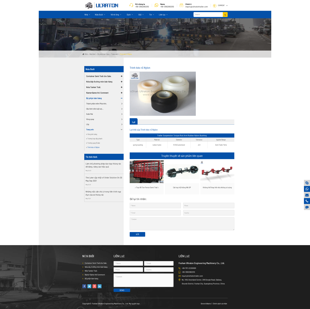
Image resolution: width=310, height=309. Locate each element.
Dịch (129, 14)
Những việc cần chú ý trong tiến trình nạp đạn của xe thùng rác (103, 193)
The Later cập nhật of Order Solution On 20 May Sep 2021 (104, 179)
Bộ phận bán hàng (103, 54)
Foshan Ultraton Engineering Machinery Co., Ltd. (110, 303)
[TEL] (307, 201)
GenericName (206, 303)
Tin (150, 14)
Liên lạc (162, 14)
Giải (140, 14)
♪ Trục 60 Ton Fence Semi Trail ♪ (147, 187)
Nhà (86, 14)
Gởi (137, 234)
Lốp (87, 124)
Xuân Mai (89, 114)
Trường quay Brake (93, 143)
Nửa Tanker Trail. (93, 87)
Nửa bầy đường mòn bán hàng (99, 81)
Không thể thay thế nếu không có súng (217, 187)
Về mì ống (115, 14)
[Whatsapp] (307, 189)
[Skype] (307, 183)
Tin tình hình (91, 156)
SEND (122, 290)
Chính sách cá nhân (220, 303)
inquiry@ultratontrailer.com (196, 5)
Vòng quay (90, 119)
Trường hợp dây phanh (94, 139)
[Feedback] (307, 207)
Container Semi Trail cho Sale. (98, 76)
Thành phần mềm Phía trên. (96, 103)
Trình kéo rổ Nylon (126, 54)
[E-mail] (307, 195)
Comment (221, 5)
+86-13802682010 (167, 5)
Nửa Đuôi (99, 14)
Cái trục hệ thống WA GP (182, 187)
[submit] (225, 14)
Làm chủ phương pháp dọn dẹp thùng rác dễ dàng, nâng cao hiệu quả (103, 165)
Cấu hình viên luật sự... (94, 109)
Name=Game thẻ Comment (97, 92)
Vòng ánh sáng (92, 134)
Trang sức (114, 54)
